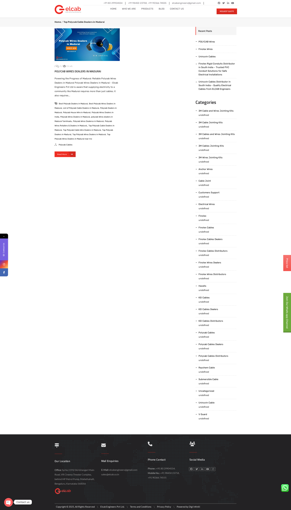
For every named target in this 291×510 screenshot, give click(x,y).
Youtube (207, 469)
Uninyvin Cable (206, 402)
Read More (62, 154)
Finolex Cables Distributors (213, 251)
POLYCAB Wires (207, 41)
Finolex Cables (206, 227)
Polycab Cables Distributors (213, 356)
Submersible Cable (208, 379)
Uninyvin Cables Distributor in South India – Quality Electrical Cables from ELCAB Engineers (215, 85)
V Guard (203, 414)
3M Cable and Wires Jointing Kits (216, 110)
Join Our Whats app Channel (287, 312)
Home (58, 22)
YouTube (232, 3)
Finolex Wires (206, 49)
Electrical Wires (207, 204)
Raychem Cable (207, 367)
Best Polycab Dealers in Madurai (73, 103)
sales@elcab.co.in (110, 474)
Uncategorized (206, 391)
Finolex (202, 216)
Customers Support (209, 192)
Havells (202, 286)
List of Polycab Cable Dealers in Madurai (81, 108)
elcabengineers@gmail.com (123, 469)
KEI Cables (204, 297)
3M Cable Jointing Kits (211, 122)
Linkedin (228, 3)
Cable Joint (205, 181)
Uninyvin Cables (207, 56)
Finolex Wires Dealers (210, 262)
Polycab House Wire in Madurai (76, 112)
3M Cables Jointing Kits (211, 145)
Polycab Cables (65, 145)
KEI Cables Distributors (211, 321)
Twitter (223, 3)
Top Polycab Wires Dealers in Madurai (89, 134)
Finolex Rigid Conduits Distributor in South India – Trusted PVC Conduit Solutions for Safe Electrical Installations (217, 69)
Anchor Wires (206, 169)
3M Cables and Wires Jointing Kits (217, 134)
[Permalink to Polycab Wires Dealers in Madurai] (87, 60)
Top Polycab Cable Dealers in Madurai (84, 22)
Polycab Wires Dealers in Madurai (78, 71)
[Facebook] (4, 272)
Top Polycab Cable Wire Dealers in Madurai (82, 130)
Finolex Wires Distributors (212, 274)
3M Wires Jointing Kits (210, 157)
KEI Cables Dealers (208, 309)
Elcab (69, 66)
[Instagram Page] (4, 264)
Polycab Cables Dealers (211, 344)
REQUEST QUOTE (227, 11)
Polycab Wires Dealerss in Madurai (88, 121)
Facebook (219, 3)
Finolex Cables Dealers (210, 239)
